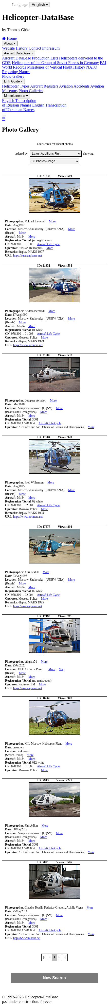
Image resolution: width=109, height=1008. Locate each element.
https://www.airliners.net (28, 345)
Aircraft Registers (44, 86)
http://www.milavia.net (26, 938)
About (9, 43)
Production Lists (45, 58)
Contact (35, 48)
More (52, 221)
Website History (15, 48)
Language (20, 5)
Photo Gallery (13, 76)
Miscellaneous (15, 96)
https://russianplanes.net (27, 255)
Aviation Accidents (74, 86)
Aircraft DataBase (17, 53)
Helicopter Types (15, 86)
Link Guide (12, 81)
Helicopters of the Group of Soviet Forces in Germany (55, 62)
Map (61, 669)
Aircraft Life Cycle (48, 244)
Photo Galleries (31, 91)
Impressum (51, 48)
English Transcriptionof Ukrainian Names (34, 107)
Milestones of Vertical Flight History (56, 67)
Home (11, 38)
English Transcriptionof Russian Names (19, 102)
